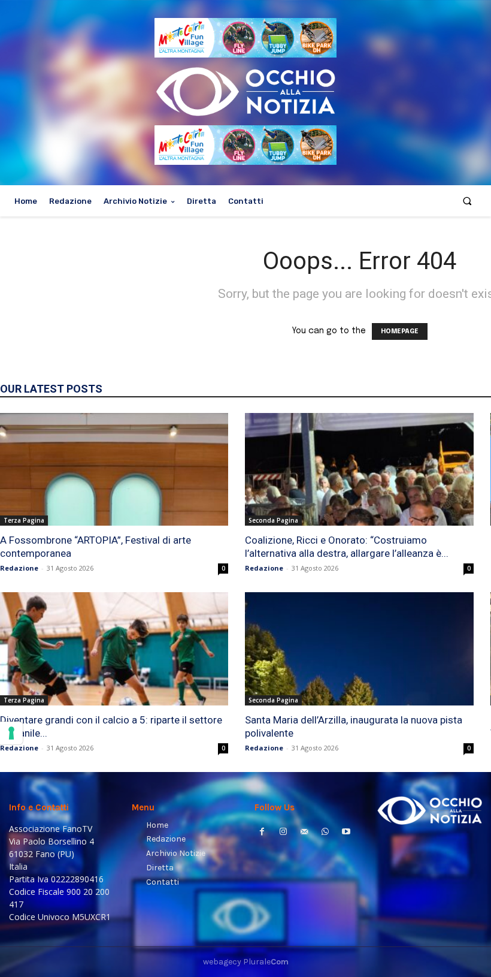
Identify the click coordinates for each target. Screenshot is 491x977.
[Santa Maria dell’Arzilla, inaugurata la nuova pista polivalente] (359, 648)
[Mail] (303, 832)
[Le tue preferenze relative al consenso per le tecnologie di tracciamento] (11, 733)
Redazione (19, 567)
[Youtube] (346, 832)
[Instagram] (282, 832)
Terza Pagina (24, 520)
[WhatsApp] (325, 832)
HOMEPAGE (400, 331)
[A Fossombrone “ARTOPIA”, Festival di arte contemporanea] (114, 469)
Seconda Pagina (273, 520)
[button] (467, 201)
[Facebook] (261, 832)
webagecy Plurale (246, 962)
